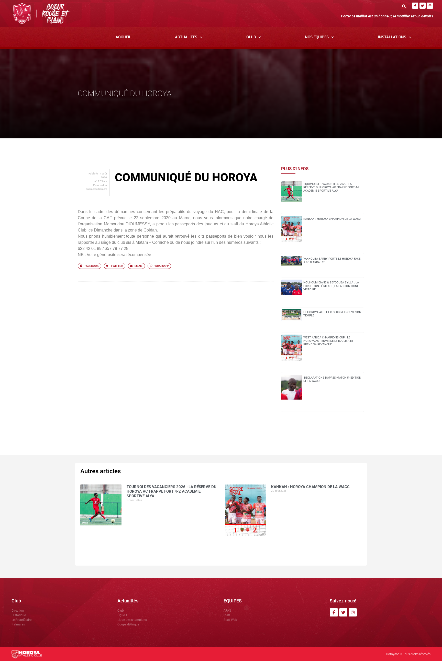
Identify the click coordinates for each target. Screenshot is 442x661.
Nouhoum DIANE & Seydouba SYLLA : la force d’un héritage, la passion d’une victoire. (331, 286)
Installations (392, 37)
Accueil (123, 37)
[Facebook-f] (415, 6)
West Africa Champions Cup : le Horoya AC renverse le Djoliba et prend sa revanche (328, 341)
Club (251, 37)
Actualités (186, 37)
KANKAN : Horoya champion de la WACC (332, 219)
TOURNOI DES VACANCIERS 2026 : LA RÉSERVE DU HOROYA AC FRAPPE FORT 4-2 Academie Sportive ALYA (331, 187)
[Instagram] (430, 6)
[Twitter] (422, 6)
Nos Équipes (317, 37)
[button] (404, 6)
